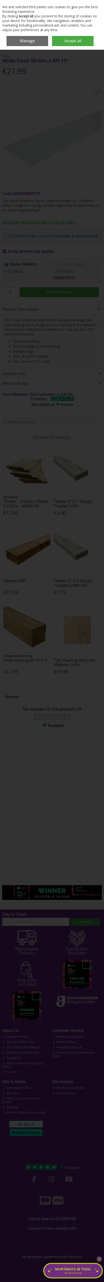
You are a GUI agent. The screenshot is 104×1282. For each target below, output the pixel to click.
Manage (27, 40)
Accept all (72, 40)
